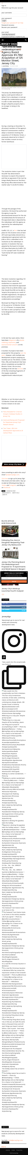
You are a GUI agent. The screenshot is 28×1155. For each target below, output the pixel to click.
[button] (14, 573)
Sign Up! (14, 581)
